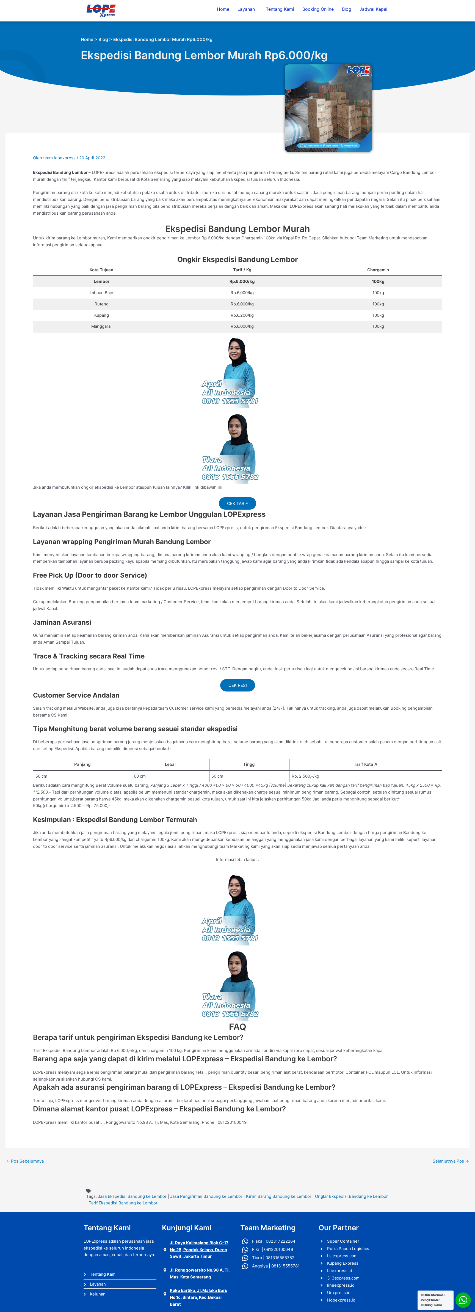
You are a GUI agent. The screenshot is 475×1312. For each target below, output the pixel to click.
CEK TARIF (237, 503)
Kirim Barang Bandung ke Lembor (278, 1196)
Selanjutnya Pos (451, 1161)
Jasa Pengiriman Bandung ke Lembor (206, 1196)
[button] (247, 9)
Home (223, 9)
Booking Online (318, 9)
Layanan (246, 9)
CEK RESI (237, 685)
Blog (346, 9)
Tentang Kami (280, 9)
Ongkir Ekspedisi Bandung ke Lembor (351, 1196)
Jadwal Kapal (373, 9)
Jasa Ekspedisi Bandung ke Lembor (132, 1196)
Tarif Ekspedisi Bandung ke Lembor (123, 1203)
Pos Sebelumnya (25, 1161)
